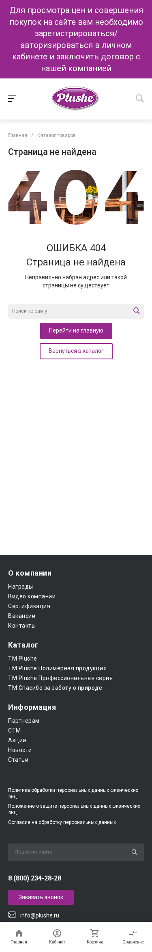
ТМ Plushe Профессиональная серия (60, 678)
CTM (14, 730)
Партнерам (24, 720)
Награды (20, 586)
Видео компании (32, 596)
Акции (17, 740)
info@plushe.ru (39, 915)
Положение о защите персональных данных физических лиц (74, 809)
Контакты (22, 625)
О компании (29, 573)
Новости (20, 750)
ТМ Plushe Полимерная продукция (57, 668)
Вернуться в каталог (76, 351)
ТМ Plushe (22, 658)
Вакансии (21, 616)
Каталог (23, 645)
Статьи (18, 759)
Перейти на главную (76, 330)
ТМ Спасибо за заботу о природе (55, 688)
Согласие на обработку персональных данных (62, 822)
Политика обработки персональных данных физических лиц (73, 793)
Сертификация (29, 606)
